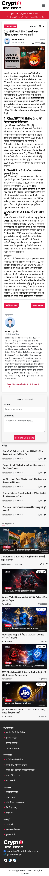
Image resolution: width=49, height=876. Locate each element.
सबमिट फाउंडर (11, 738)
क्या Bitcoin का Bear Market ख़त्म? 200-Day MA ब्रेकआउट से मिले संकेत (24, 480)
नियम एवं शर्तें (11, 797)
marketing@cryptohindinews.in (22, 851)
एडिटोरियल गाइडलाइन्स (15, 802)
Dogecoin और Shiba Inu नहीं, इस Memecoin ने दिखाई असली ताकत (24, 466)
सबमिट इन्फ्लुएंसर (13, 748)
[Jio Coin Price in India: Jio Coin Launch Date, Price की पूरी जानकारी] (24, 694)
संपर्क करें (9, 824)
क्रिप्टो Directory (13, 775)
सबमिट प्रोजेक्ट (11, 743)
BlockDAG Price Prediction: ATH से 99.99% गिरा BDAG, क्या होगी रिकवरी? (23, 452)
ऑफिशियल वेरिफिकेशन (15, 759)
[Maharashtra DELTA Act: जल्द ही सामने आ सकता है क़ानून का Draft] (24, 540)
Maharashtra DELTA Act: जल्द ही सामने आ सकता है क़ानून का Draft (23, 558)
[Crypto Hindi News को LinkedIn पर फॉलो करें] (10, 860)
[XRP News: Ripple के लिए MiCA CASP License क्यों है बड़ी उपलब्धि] (24, 619)
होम (12, 13)
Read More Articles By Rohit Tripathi (23, 384)
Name (7, 404)
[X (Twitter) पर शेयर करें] (40, 26)
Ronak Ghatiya (7, 459)
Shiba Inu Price (11, 98)
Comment (9, 415)
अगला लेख (37, 305)
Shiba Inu (8, 221)
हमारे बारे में (10, 834)
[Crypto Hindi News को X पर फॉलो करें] (5, 860)
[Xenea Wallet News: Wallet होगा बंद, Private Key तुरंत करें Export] (24, 581)
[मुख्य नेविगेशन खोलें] (43, 5)
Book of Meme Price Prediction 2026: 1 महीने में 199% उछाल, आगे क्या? (24, 494)
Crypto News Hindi (29, 13)
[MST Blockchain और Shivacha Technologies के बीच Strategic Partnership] (24, 656)
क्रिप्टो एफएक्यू (11, 807)
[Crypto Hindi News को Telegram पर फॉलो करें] (14, 860)
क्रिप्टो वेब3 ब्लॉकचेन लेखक (16, 765)
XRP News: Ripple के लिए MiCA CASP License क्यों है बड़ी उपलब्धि (23, 636)
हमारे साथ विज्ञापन (13, 829)
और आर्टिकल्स (7, 524)
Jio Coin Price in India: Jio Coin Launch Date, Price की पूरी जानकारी (23, 710)
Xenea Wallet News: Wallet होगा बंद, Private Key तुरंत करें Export (24, 598)
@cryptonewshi (14, 854)
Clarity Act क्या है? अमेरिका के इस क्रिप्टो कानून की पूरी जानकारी (24, 508)
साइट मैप (9, 812)
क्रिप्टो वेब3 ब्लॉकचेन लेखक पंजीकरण (20, 770)
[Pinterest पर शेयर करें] (44, 26)
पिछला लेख (12, 305)
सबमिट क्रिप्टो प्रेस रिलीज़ (15, 732)
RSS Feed (10, 780)
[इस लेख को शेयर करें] (45, 458)
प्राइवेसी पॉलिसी (12, 792)
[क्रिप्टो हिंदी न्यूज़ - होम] (11, 5)
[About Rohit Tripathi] (7, 41)
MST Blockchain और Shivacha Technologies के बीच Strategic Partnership (24, 673)
